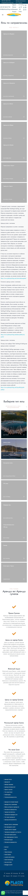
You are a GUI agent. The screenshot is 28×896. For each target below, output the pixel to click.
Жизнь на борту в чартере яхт (11, 807)
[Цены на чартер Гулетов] (14, 693)
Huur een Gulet (8, 862)
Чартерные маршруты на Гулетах (12, 832)
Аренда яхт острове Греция (11, 802)
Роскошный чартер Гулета (14, 723)
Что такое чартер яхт (9, 817)
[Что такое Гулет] (14, 743)
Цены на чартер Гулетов (14, 699)
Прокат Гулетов (14, 613)
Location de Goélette (9, 857)
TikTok (22, 873)
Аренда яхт (7, 782)
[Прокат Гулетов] (14, 607)
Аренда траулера (8, 784)
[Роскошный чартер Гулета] (14, 716)
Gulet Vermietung (8, 859)
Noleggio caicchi (8, 864)
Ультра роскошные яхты (10, 797)
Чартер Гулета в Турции (10, 829)
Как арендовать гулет (9, 827)
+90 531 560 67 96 (5, 7)
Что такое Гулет (14, 749)
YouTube (22, 876)
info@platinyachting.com (6, 9)
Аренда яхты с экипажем (10, 804)
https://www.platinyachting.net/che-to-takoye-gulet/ (13, 278)
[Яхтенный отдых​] (14, 662)
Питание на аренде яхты (10, 809)
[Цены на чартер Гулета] (14, 633)
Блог (5, 849)
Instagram (14, 876)
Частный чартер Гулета (10, 834)
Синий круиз (7, 794)
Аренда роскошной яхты (10, 819)
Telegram (7, 876)
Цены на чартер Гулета (14, 640)
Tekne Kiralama (8, 852)
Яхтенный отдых (8, 839)
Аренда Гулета (8, 779)
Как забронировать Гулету (11, 837)
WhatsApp (15, 873)
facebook (8, 873)
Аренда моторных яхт (9, 787)
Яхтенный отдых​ (14, 669)
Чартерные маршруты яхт (10, 814)
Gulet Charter (7, 854)
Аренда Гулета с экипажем (11, 824)
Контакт (6, 847)
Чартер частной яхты (9, 812)
